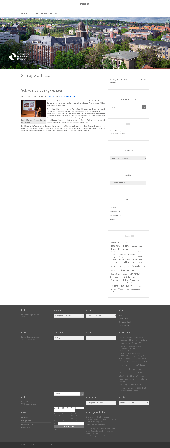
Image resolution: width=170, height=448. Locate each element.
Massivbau (138, 266)
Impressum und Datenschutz (46, 13)
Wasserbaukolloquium (137, 289)
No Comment (50, 96)
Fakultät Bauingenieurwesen (119, 131)
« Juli (55, 429)
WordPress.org (115, 219)
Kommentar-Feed (116, 215)
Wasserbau (123, 288)
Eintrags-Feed (115, 211)
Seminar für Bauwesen (65, 96)
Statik (73, 96)
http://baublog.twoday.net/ (95, 436)
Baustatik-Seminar (137, 246)
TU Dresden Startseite (117, 133)
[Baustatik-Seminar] (33, 108)
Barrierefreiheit (27, 13)
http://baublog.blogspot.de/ (95, 424)
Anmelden (113, 207)
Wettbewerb (114, 291)
